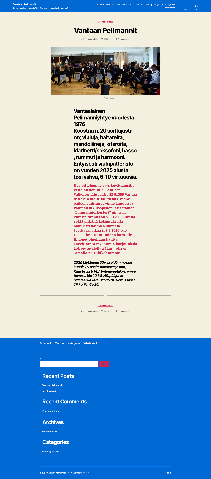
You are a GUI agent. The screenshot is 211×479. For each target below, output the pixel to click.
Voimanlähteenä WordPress (80, 473)
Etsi (41, 359)
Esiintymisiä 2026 (124, 4)
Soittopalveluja (152, 4)
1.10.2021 (108, 39)
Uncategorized (105, 22)
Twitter (59, 343)
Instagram (73, 343)
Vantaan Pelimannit (24, 4)
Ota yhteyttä (169, 8)
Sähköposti (90, 343)
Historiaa (110, 4)
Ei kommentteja (124, 39)
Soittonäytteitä (168, 4)
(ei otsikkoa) (49, 391)
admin (95, 39)
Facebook (46, 343)
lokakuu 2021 (49, 431)
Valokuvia (139, 4)
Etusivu (100, 4)
